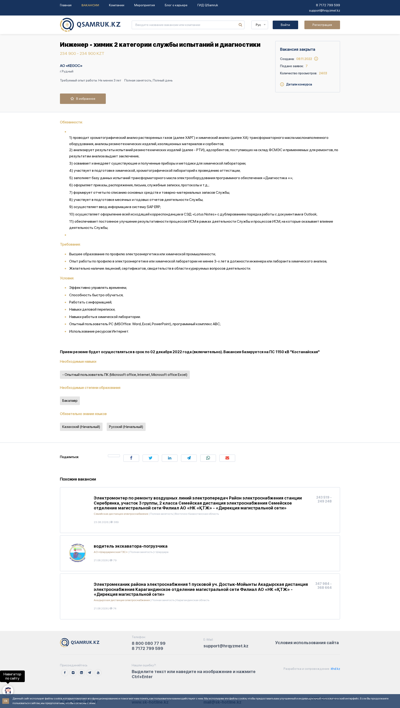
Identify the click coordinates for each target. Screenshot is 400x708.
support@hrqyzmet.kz (324, 10)
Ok (5, 700)
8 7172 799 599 (328, 5)
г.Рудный (66, 71)
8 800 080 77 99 (149, 643)
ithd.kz (335, 669)
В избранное (84, 98)
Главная (66, 5)
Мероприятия (144, 5)
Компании (116, 5)
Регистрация (322, 25)
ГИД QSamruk (207, 5)
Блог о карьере (176, 5)
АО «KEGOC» (71, 65)
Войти (285, 25)
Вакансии (90, 5)
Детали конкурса (298, 84)
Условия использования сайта (307, 642)
